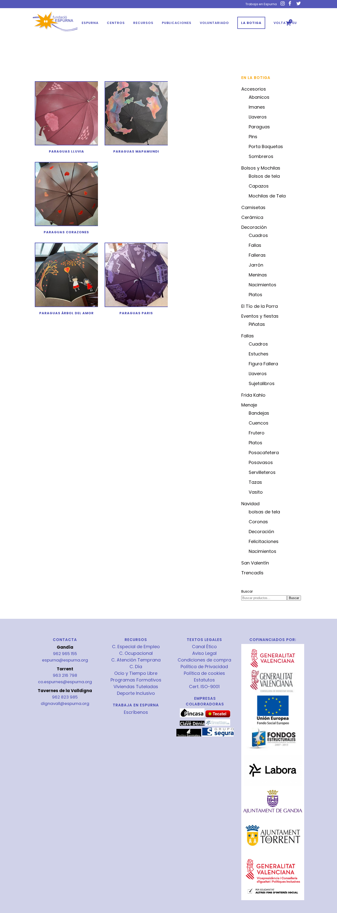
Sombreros (261, 156)
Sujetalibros (262, 383)
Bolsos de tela (264, 176)
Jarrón (256, 265)
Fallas (255, 245)
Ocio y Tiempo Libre (135, 673)
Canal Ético (204, 646)
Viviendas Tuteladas (135, 686)
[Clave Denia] (192, 724)
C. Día (136, 666)
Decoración (254, 227)
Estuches (258, 354)
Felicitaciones (264, 541)
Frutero (256, 433)
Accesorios (253, 89)
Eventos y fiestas (260, 316)
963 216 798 (65, 675)
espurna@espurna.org (65, 660)
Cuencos (258, 423)
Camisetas (253, 207)
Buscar (247, 591)
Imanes (257, 107)
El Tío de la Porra (259, 306)
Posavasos (261, 462)
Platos (255, 294)
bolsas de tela (264, 512)
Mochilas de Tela (267, 196)
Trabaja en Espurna (261, 4)
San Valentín (255, 563)
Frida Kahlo (253, 395)
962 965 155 (65, 654)
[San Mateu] (188, 735)
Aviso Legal (204, 653)
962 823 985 (65, 697)
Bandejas (259, 413)
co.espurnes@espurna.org (65, 682)
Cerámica (252, 217)
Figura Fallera (263, 364)
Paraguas (259, 127)
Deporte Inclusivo (136, 693)
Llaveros (258, 117)
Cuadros (258, 235)
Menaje (249, 405)
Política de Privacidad (204, 666)
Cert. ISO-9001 (204, 686)
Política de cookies (204, 673)
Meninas (258, 275)
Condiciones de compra (204, 660)
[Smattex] (218, 724)
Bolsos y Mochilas (260, 168)
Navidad (250, 504)
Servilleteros (262, 472)
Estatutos (204, 680)
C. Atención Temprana (136, 660)
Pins (253, 137)
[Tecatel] (218, 716)
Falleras (257, 255)
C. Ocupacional (136, 653)
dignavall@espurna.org (65, 703)
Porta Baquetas (266, 146)
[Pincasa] (192, 716)
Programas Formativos (136, 680)
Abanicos (259, 97)
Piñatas (257, 324)
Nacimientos (262, 285)
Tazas (255, 482)
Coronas (258, 522)
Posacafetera (264, 452)
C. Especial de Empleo (136, 646)
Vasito (256, 492)
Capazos (259, 186)
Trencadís (252, 573)
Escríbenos (136, 712)
